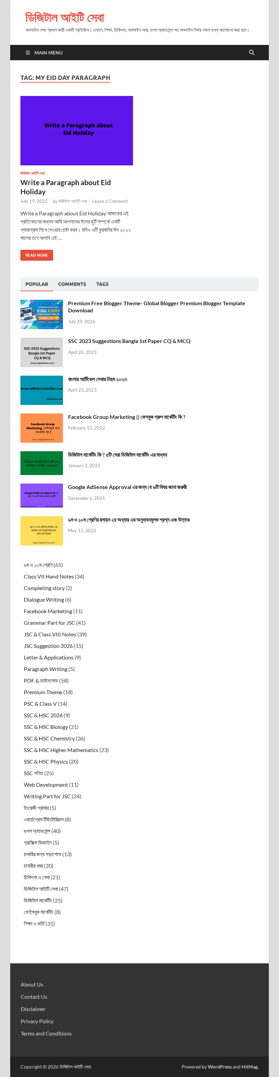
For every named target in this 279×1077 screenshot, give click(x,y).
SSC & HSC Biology (46, 726)
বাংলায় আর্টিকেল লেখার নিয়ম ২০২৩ (97, 379)
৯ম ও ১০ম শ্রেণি (38, 564)
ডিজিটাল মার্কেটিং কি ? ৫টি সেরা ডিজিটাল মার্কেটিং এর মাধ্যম (117, 454)
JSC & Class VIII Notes (50, 634)
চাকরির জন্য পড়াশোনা (42, 854)
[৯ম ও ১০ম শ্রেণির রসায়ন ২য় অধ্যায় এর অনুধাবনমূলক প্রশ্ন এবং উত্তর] (41, 520)
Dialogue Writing (44, 599)
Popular (37, 284)
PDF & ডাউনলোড (41, 680)
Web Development (46, 784)
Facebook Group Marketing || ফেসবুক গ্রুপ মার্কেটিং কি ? (126, 416)
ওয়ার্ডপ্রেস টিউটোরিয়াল (44, 819)
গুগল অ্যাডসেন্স (37, 831)
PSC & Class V (40, 703)
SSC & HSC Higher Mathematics (61, 750)
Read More (34, 254)
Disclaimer (33, 1009)
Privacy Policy (37, 1021)
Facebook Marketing (48, 611)
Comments (72, 284)
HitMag (250, 1067)
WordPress (220, 1067)
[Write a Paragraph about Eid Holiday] (76, 131)
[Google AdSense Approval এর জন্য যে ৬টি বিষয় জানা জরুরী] (41, 487)
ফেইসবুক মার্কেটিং (38, 912)
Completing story (44, 588)
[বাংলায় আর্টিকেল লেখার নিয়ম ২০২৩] (41, 379)
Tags (102, 284)
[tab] (36, 284)
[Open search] (252, 53)
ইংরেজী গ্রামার (36, 807)
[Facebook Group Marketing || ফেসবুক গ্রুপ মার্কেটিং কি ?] (41, 417)
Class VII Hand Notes (49, 576)
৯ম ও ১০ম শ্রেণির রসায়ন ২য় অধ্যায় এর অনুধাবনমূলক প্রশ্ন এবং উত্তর (129, 519)
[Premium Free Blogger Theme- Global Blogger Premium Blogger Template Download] (41, 303)
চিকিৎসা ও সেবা (37, 877)
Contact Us (34, 996)
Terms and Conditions (46, 1033)
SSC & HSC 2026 (43, 715)
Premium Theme (43, 692)
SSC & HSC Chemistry (49, 738)
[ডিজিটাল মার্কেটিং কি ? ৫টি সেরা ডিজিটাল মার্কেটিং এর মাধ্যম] (41, 455)
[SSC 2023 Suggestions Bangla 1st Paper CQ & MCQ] (41, 341)
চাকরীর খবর (33, 865)
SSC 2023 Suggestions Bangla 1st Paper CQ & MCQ (129, 341)
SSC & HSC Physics (46, 761)
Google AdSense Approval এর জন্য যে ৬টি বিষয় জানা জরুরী (127, 487)
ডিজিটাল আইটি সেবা (65, 17)
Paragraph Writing (45, 669)
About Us (32, 984)
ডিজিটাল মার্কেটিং (38, 900)
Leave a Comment (110, 201)
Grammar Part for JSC (49, 622)
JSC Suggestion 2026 (48, 645)
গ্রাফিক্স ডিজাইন (38, 842)
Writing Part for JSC (47, 796)
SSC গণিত (33, 773)
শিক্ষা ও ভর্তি (34, 923)
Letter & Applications (48, 657)
